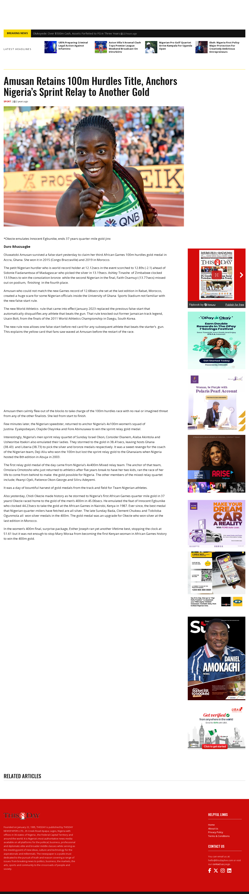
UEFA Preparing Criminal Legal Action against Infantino (73, 45)
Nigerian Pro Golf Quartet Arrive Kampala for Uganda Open (175, 45)
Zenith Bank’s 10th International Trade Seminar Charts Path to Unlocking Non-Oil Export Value (91, 33)
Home (211, 824)
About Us (213, 828)
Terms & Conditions (219, 836)
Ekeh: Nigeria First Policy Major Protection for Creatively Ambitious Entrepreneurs (224, 47)
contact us (218, 864)
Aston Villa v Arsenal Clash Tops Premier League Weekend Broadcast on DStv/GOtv (125, 47)
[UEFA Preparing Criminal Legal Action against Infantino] (50, 47)
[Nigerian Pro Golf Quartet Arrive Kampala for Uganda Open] (151, 47)
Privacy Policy (215, 832)
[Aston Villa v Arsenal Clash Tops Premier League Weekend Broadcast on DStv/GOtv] (101, 47)
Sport (8, 101)
